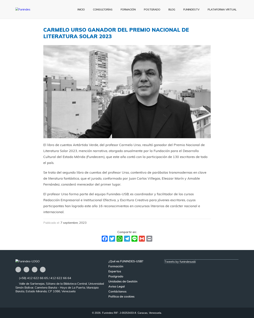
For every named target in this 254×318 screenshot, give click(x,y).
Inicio (81, 9)
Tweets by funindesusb (180, 261)
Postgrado (152, 9)
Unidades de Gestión (122, 281)
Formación (128, 9)
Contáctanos (117, 291)
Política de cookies (121, 296)
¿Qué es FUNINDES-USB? (125, 261)
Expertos (114, 271)
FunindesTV (191, 9)
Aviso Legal (116, 286)
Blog (171, 9)
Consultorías (102, 9)
